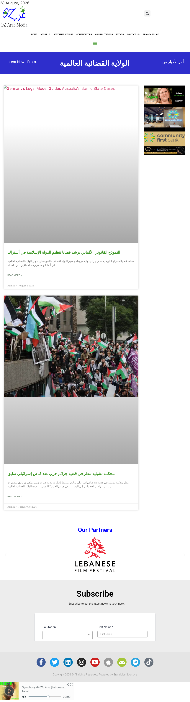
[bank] (164, 154)
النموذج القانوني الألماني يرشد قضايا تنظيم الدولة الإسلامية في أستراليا (63, 252)
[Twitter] (54, 662)
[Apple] (108, 662)
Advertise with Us (63, 34)
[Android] (122, 662)
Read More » (14, 275)
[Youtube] (95, 662)
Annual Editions (104, 34)
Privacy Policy (151, 34)
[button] (147, 13)
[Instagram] (81, 662)
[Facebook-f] (41, 662)
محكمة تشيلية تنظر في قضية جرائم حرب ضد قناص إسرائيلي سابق (61, 473)
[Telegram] (135, 662)
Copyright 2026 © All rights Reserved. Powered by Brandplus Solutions (95, 674)
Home (34, 34)
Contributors (84, 34)
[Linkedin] (68, 662)
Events (120, 34)
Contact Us (133, 34)
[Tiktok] (149, 662)
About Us (45, 34)
